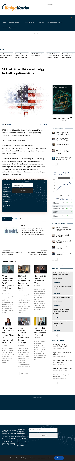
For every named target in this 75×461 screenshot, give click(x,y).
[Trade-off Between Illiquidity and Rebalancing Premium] (53, 228)
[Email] (29, 219)
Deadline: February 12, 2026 (60, 370)
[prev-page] (53, 164)
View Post (57, 282)
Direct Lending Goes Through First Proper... (62, 139)
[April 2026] (62, 99)
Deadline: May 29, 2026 (58, 364)
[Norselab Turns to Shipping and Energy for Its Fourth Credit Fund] (24, 269)
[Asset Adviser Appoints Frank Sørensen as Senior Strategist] (24, 321)
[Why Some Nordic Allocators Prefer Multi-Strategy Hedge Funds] (53, 150)
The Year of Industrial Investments (62, 286)
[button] (70, 17)
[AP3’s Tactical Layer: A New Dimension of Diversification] (53, 241)
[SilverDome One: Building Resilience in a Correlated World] (53, 253)
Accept (59, 458)
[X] (20, 219)
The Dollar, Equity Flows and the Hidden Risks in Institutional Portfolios (53, 55)
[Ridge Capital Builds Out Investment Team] (40, 269)
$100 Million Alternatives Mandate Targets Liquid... (60, 345)
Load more (24, 373)
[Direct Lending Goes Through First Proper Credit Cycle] (53, 139)
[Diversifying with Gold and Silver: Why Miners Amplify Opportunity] (53, 247)
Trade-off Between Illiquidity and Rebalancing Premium (63, 229)
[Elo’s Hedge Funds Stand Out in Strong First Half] (40, 321)
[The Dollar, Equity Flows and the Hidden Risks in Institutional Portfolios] (8, 321)
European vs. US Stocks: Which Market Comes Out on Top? (61, 310)
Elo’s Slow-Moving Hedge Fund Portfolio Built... (63, 158)
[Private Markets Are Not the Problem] (53, 144)
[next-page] (56, 164)
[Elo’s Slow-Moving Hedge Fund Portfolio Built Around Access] (53, 158)
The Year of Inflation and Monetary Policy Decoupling (62, 322)
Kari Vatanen (56, 289)
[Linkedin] (16, 219)
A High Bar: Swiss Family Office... (63, 368)
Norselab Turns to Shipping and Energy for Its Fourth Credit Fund (21, 55)
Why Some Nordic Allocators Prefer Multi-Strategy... (63, 151)
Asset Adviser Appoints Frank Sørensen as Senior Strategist (68, 55)
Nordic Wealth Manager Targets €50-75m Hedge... (62, 361)
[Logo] (4, 7)
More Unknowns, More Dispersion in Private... (62, 133)
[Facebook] (25, 219)
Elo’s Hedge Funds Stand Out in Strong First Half (40, 331)
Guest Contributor (57, 278)
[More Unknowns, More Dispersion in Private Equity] (53, 133)
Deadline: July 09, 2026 (58, 348)
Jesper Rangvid (56, 313)
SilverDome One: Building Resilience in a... (63, 253)
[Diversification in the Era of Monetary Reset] (53, 235)
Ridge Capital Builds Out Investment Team (37, 54)
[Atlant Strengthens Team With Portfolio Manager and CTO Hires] (8, 269)
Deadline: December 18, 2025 (60, 378)
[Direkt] (3, 124)
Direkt (9, 124)
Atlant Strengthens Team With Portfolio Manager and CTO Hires (8, 282)
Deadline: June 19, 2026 (59, 356)
